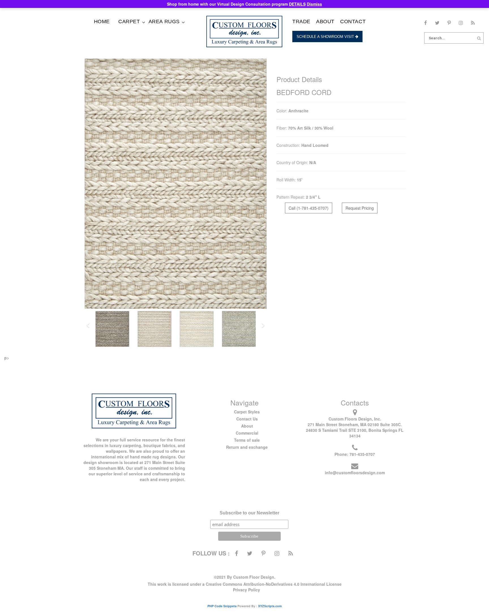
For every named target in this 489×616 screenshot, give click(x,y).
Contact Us (247, 419)
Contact (353, 21)
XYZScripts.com (270, 606)
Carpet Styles (247, 412)
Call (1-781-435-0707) (309, 208)
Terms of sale (247, 440)
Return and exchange (247, 447)
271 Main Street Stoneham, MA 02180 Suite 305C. (355, 424)
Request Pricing (360, 208)
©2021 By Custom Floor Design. (244, 577)
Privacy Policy (246, 590)
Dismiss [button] (314, 4)
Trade (301, 21)
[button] (87, 325)
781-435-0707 (362, 454)
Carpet (129, 21)
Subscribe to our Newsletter (249, 512)
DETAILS (297, 4)
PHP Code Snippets (222, 606)
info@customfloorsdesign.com (355, 472)
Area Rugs (164, 21)
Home (102, 21)
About (325, 21)
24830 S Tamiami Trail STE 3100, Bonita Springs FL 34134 (355, 433)
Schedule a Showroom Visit (326, 37)
